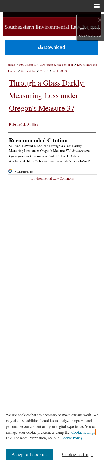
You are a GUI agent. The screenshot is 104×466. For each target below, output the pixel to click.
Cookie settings (83, 432)
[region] (52, 436)
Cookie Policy (71, 437)
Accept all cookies (29, 454)
